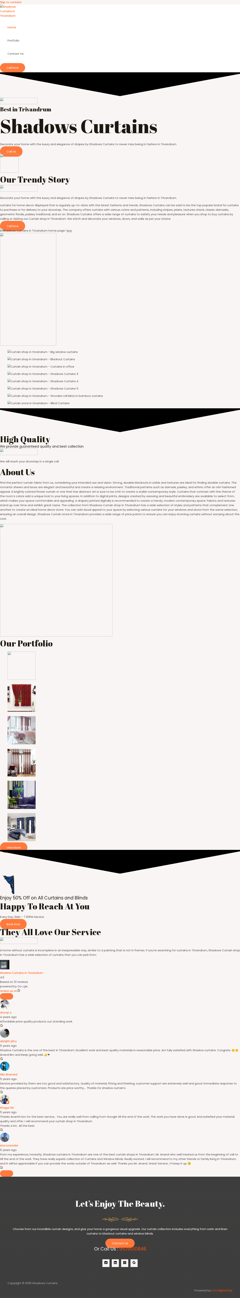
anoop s (5, 1012)
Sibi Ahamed (8, 1074)
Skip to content (11, 2)
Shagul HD (7, 1108)
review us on (8, 991)
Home (12, 27)
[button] (12, 67)
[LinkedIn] (115, 1263)
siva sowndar (9, 1145)
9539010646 (132, 1249)
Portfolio (13, 40)
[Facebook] (106, 1263)
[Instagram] (124, 1263)
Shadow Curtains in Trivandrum (21, 973)
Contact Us (16, 54)
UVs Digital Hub (222, 1290)
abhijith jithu (8, 1041)
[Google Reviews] (134, 1263)
